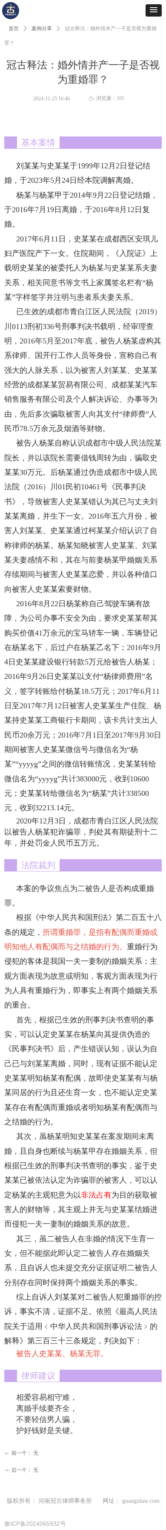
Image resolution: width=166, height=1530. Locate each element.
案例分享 (41, 28)
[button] (154, 10)
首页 (14, 28)
